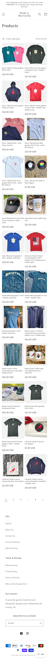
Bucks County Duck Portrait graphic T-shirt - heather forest (12, 443)
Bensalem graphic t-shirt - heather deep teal (12, 332)
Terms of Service (12, 542)
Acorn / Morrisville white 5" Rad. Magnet (35, 182)
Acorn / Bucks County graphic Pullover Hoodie (13, 107)
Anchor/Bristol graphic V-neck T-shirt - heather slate (36, 296)
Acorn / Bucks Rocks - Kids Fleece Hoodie (11, 144)
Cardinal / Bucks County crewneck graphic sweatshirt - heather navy (35, 481)
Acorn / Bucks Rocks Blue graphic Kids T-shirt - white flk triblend (35, 145)
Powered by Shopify (32, 655)
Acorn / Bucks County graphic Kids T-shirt (13, 69)
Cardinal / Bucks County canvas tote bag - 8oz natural (13, 480)
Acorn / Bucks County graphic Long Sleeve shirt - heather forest (35, 70)
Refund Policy (11, 565)
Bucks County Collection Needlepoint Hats (11, 407)
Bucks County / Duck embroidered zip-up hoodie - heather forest (13, 370)
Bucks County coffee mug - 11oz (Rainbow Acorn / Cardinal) (34, 370)
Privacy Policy (11, 571)
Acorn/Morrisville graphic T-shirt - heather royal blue (12, 257)
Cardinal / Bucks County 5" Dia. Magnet (35, 442)
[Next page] (43, 500)
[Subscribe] (40, 623)
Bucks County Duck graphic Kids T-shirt (35, 407)
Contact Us (10, 536)
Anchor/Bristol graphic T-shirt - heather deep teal (13, 296)
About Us (9, 530)
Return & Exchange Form (16, 584)
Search (8, 523)
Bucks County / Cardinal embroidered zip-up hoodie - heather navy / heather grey (35, 333)
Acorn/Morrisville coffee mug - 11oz (36, 219)
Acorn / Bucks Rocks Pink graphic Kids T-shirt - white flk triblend (12, 183)
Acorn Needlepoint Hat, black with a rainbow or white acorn (13, 220)
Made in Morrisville (21, 655)
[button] (3, 14)
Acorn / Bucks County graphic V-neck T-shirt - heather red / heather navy (35, 108)
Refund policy (11, 548)
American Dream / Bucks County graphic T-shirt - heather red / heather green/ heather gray (35, 259)
